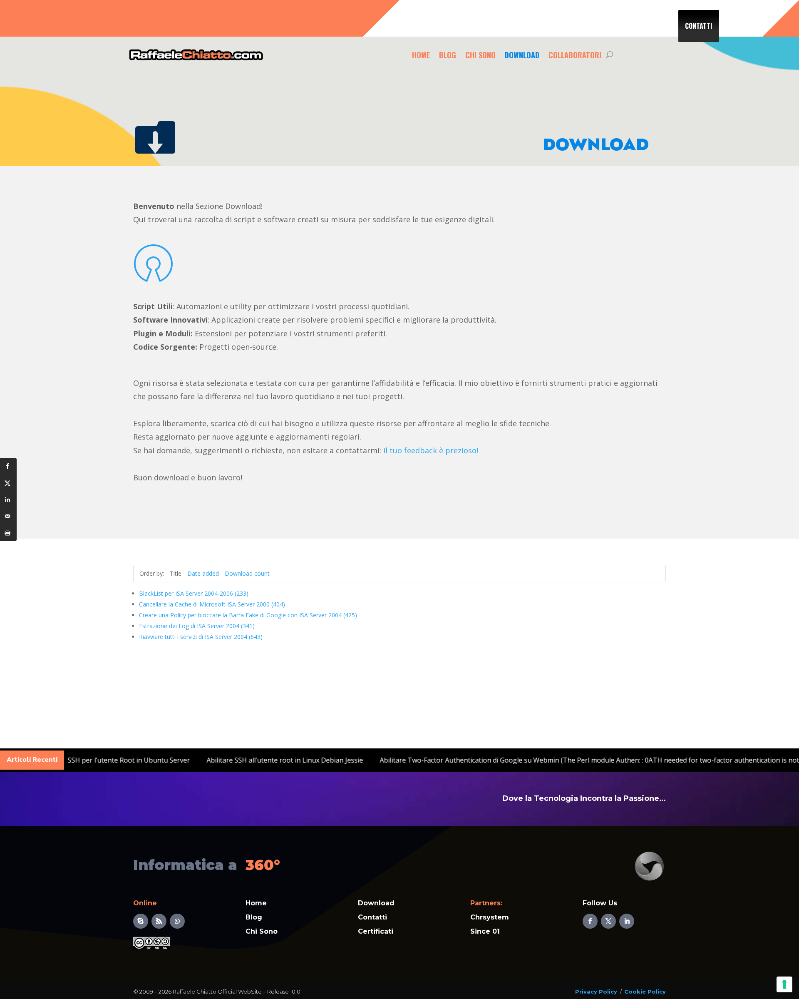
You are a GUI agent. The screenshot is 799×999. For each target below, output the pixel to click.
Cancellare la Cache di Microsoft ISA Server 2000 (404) (212, 604)
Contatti (698, 26)
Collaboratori (574, 55)
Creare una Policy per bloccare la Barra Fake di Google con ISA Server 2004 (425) (248, 615)
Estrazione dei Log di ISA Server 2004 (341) (197, 626)
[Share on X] (8, 483)
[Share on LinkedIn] (8, 499)
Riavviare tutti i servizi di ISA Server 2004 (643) (201, 637)
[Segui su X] (608, 921)
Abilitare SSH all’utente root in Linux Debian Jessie (318, 760)
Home (421, 55)
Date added (203, 573)
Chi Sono (480, 55)
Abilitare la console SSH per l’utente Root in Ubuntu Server (131, 760)
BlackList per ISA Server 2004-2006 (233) (193, 593)
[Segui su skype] (140, 921)
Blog (447, 55)
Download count (247, 573)
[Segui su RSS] (158, 921)
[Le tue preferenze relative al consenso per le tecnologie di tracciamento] (784, 984)
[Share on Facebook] (8, 466)
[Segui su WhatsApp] (177, 921)
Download (522, 55)
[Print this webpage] (8, 532)
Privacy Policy (596, 991)
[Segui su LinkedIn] (626, 921)
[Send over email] (8, 516)
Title (175, 573)
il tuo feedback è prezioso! (430, 450)
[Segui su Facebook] (590, 921)
